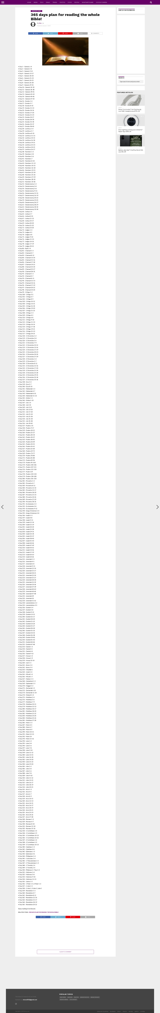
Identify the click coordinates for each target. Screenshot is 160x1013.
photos (76, 997)
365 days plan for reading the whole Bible (43, 912)
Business (112, 1011)
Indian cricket (95, 997)
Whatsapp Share (87, 2)
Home (29, 2)
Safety (137, 1011)
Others (142, 1011)
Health (125, 1011)
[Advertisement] (65, 934)
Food (70, 2)
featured (63, 997)
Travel (55, 2)
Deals (48, 2)
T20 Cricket (73, 999)
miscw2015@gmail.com (30, 999)
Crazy (119, 1011)
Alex (40, 23)
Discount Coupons (102, 1011)
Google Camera (101, 2)
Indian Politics (84, 997)
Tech (41, 2)
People (76, 2)
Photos (62, 2)
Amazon (70, 997)
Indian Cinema (64, 999)
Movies (131, 1011)
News (36, 2)
